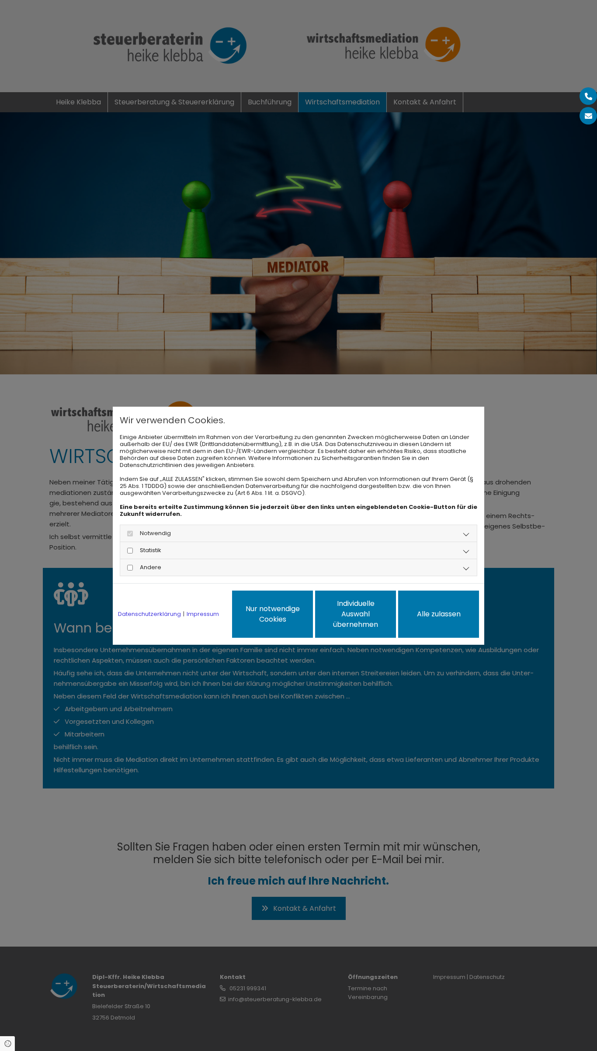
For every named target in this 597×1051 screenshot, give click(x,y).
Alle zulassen (439, 614)
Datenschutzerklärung (149, 614)
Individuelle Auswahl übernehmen (355, 613)
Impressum (203, 614)
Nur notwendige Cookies (273, 614)
